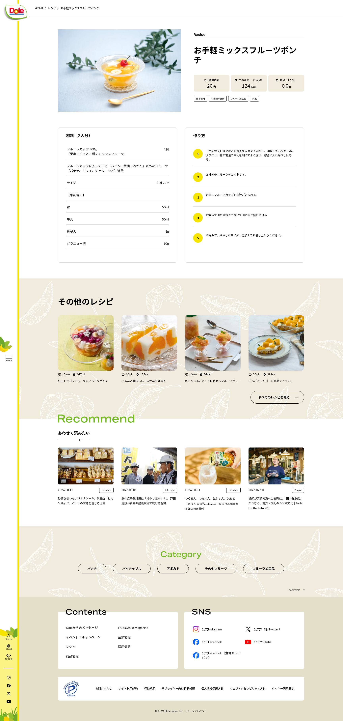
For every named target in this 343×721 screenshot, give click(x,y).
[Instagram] (9, 677)
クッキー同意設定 (283, 688)
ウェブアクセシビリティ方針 (248, 688)
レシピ (52, 8)
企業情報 (124, 637)
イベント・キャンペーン (83, 637)
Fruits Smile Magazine (133, 627)
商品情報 (72, 656)
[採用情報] (9, 656)
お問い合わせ (103, 688)
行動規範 (149, 688)
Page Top (294, 590)
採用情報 (124, 647)
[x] (9, 693)
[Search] (9, 637)
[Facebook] (9, 685)
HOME (39, 8)
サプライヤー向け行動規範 (178, 688)
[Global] (9, 647)
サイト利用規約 (128, 688)
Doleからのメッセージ (82, 627)
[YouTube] (9, 701)
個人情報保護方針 (212, 688)
